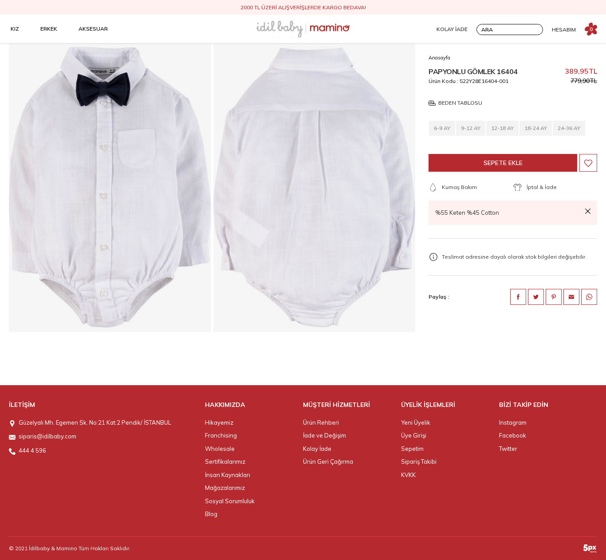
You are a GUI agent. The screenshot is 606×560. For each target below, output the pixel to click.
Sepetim (412, 448)
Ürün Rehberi (321, 422)
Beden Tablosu (460, 103)
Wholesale (220, 448)
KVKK (408, 474)
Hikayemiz (219, 422)
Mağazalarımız (225, 487)
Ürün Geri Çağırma (328, 461)
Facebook (512, 435)
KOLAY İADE (452, 29)
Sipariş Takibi (419, 461)
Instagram (513, 422)
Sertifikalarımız (225, 461)
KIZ (15, 28)
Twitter (508, 448)
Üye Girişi (413, 435)
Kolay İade (317, 448)
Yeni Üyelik (415, 422)
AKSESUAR (93, 28)
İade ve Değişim (324, 435)
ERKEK (48, 28)
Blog (211, 513)
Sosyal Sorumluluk (230, 501)
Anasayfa (439, 58)
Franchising (221, 435)
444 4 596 (32, 450)
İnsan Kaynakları (227, 474)
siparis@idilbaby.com (47, 436)
